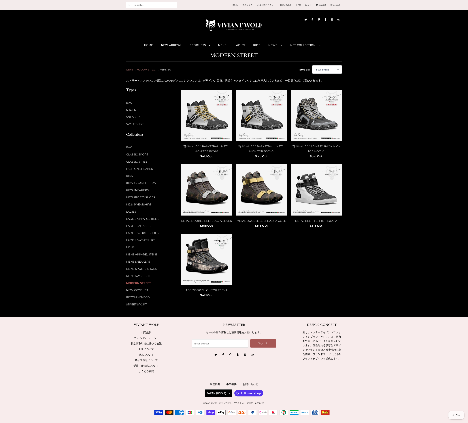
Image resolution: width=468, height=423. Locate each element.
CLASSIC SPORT (137, 154)
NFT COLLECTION (303, 45)
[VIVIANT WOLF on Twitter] (305, 19)
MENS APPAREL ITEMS (141, 254)
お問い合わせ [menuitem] (286, 5)
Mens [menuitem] (222, 45)
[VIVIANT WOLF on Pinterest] (318, 19)
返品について (146, 354)
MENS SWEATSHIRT (139, 276)
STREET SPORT (136, 304)
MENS (130, 247)
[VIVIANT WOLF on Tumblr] (325, 19)
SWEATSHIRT (135, 124)
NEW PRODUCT (137, 290)
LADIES (131, 211)
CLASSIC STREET (137, 161)
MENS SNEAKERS (138, 261)
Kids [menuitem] (256, 45)
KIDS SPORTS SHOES (140, 197)
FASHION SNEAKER (139, 168)
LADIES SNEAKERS (139, 226)
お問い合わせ (250, 384)
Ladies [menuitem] (240, 45)
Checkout (335, 5)
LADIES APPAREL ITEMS (142, 218)
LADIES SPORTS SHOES (142, 233)
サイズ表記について (146, 360)
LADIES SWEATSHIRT (140, 240)
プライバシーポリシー (146, 338)
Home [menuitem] (148, 45)
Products (198, 45)
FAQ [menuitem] (298, 5)
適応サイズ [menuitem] (247, 5)
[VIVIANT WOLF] (234, 26)
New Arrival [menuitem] (171, 45)
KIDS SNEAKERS (137, 190)
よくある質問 (146, 371)
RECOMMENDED (138, 297)
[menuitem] (200, 45)
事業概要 (231, 384)
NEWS (273, 45)
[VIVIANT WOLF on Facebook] (312, 19)
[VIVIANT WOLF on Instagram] (332, 19)
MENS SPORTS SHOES (141, 268)
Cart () (322, 5)
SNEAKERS (133, 117)
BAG (129, 102)
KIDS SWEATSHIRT (138, 204)
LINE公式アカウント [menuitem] (266, 5)
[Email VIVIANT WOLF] (338, 19)
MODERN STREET (234, 55)
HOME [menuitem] (234, 5)
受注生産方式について (146, 365)
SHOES (131, 110)
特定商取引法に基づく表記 (146, 343)
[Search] (129, 5)
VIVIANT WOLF (233, 402)
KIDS (129, 176)
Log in (308, 5)
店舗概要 (215, 384)
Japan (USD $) (217, 393)
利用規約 (146, 332)
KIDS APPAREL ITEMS (141, 183)
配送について (146, 349)
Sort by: (304, 69)
